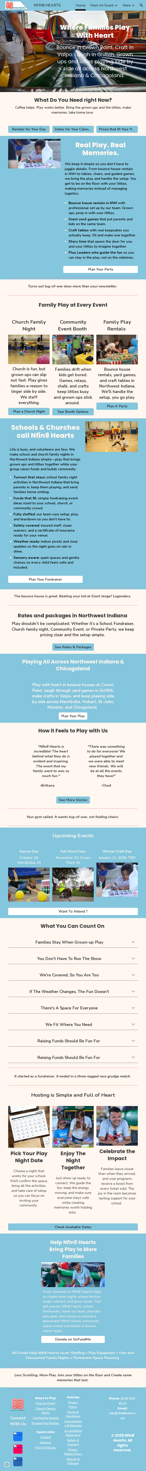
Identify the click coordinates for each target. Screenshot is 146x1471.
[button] (141, 5)
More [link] (127, 5)
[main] (95, 31)
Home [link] (80, 5)
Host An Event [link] (102, 5)
